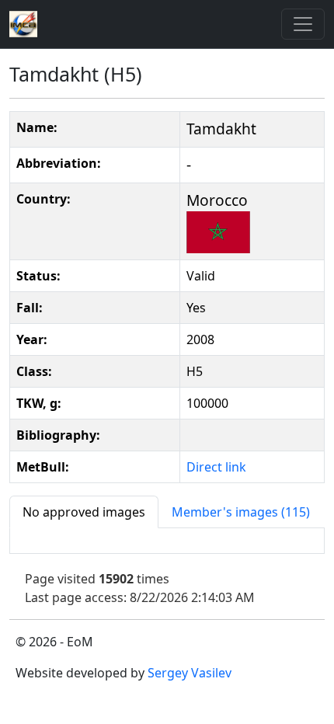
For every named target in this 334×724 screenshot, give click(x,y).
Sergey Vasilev (189, 672)
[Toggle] (303, 24)
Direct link (216, 466)
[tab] (83, 512)
